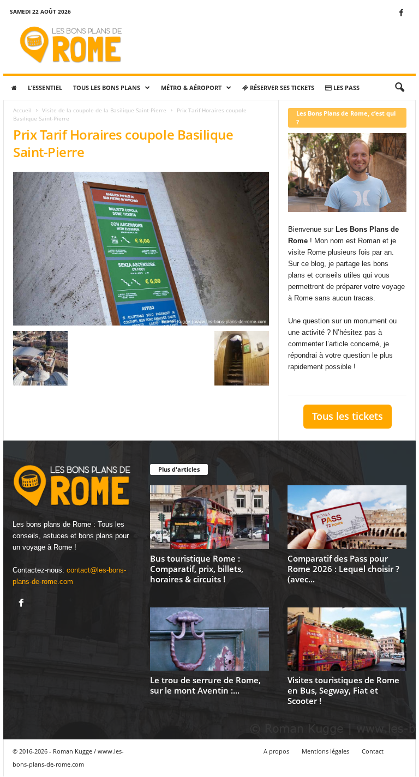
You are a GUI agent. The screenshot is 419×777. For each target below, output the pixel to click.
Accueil (22, 110)
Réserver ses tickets (281, 87)
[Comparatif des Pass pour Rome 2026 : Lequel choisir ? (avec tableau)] (347, 517)
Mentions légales (325, 751)
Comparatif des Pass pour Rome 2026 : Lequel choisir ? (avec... (343, 569)
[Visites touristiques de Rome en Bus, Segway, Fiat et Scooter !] (347, 639)
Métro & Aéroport (191, 87)
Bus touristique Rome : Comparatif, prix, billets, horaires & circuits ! (196, 569)
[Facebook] (401, 13)
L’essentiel (45, 87)
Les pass (346, 87)
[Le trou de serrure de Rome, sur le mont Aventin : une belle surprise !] (209, 639)
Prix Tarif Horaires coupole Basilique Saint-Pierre (123, 143)
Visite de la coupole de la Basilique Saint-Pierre (104, 110)
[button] (399, 88)
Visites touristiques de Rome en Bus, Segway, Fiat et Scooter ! (343, 690)
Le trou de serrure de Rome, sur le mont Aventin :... (205, 685)
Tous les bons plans (106, 87)
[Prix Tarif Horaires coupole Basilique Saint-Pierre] (141, 249)
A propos (276, 751)
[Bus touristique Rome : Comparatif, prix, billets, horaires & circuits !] (209, 517)
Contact (373, 751)
